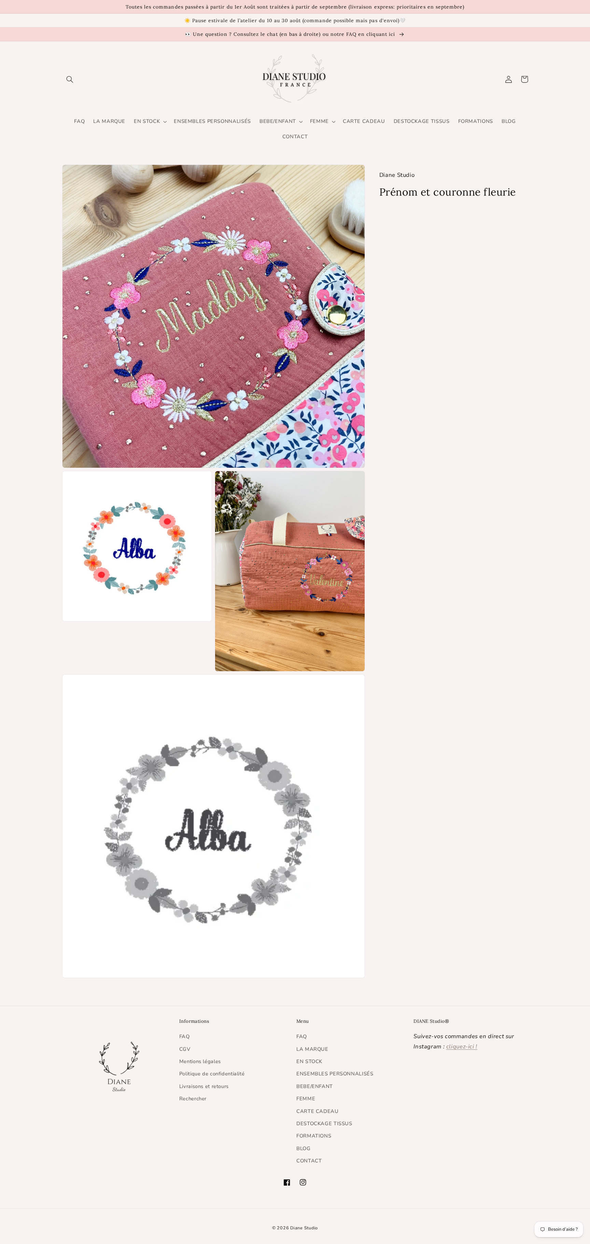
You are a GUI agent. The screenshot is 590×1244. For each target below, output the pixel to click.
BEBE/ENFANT (314, 1086)
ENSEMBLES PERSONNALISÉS (335, 1073)
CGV (185, 1049)
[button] (70, 79)
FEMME (305, 1098)
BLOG (303, 1148)
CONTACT (309, 1160)
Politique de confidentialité (212, 1073)
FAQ (184, 1036)
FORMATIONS (313, 1135)
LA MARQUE (312, 1049)
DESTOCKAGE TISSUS (324, 1123)
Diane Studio (304, 1228)
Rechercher (193, 1098)
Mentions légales (200, 1061)
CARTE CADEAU (317, 1111)
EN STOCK (309, 1061)
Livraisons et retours (204, 1086)
